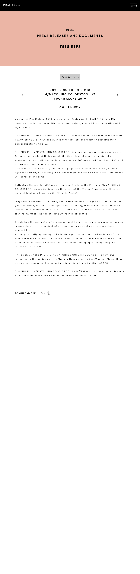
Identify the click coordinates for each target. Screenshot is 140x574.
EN (42, 293)
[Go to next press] (116, 98)
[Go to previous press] (24, 98)
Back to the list (71, 77)
